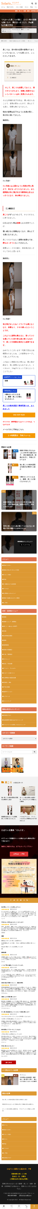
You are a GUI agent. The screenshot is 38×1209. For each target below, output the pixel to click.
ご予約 (5, 602)
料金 (31, 7)
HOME (5, 41)
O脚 (5, 31)
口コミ (26, 7)
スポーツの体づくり (9, 673)
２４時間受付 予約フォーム (19, 435)
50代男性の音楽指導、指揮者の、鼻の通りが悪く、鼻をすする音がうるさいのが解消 (28, 1079)
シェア (11, 1207)
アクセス (6, 588)
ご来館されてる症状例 (10, 584)
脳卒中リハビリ (8, 691)
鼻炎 (16, 1075)
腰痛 (5, 617)
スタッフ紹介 (19, 7)
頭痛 (28, 29)
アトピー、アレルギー (10, 668)
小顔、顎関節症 (8, 654)
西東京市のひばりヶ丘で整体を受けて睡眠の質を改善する (17, 1104)
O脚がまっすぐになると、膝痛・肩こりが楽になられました (13, 397)
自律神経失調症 (8, 635)
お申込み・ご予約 (19, 854)
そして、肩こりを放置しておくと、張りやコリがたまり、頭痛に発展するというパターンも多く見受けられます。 (19, 72)
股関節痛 (6, 645)
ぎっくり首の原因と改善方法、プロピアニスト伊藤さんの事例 (28, 799)
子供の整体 (7, 687)
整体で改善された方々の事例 (17, 41)
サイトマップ (7, 701)
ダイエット (7, 659)
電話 (26, 1207)
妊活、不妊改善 (8, 663)
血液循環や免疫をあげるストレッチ (13, 720)
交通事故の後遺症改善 (10, 677)
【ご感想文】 (12, 77)
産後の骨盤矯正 (8, 649)
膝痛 (5, 640)
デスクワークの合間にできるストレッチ (14, 724)
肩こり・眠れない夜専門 (10, 626)
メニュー (19, 1207)
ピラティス (7, 696)
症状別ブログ (7, 715)
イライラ (8, 31)
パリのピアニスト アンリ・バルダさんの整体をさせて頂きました (28, 818)
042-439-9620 (19, 415)
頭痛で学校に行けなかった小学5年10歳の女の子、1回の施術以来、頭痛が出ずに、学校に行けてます (28, 455)
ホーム (3, 7)
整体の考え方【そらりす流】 (11, 570)
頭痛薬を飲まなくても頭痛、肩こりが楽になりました (9, 817)
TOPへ (34, 1207)
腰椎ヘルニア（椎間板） (10, 621)
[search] (35, 752)
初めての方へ (10, 7)
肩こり (24, 29)
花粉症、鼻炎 (7, 682)
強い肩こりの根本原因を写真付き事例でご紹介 (27, 467)
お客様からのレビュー (10, 593)
